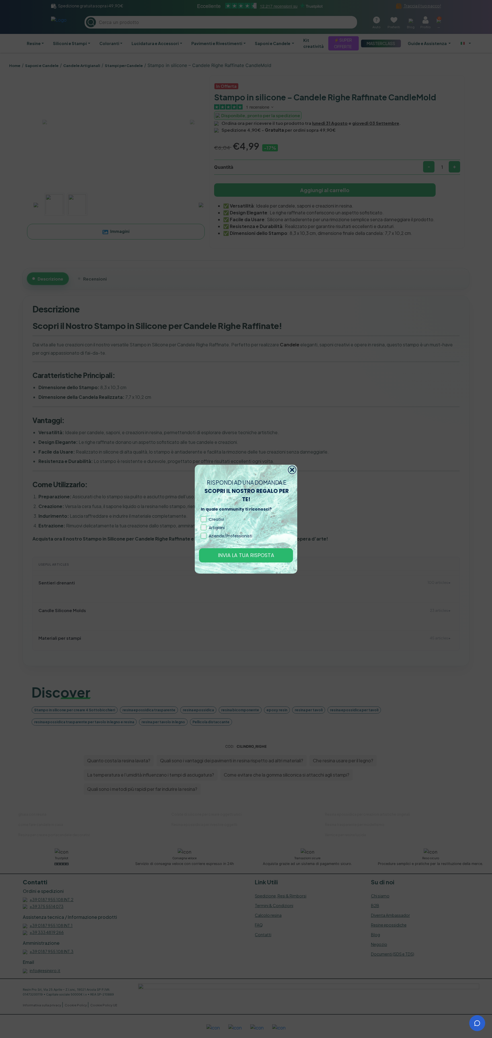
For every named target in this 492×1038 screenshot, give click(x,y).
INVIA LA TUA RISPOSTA (246, 555)
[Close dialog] (292, 470)
